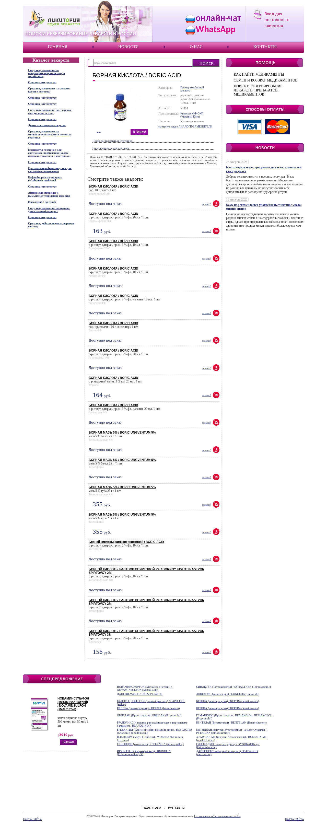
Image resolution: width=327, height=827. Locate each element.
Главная (57, 46)
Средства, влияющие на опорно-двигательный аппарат (49, 209)
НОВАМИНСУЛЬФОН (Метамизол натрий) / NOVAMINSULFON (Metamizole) (73, 704)
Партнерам (152, 808)
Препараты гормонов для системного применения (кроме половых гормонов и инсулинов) (49, 152)
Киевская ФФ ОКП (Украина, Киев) (191, 115)
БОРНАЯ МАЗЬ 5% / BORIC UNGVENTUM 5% (122, 432)
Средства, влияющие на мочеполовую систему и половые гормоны (49, 134)
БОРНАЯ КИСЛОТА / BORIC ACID (113, 186)
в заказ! (139, 132)
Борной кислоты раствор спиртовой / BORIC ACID (126, 542)
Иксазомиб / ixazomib (42, 201)
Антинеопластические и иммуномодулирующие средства (49, 194)
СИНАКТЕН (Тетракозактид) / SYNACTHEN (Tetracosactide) (233, 686)
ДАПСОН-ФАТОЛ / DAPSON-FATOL (139, 693)
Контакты (265, 46)
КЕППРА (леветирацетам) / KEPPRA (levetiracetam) (227, 701)
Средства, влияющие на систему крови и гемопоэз (49, 90)
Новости (128, 46)
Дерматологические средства (47, 125)
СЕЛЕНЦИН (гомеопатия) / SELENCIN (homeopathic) (150, 744)
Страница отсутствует (42, 82)
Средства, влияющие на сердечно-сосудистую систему (50, 111)
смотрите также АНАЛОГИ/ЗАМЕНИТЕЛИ (185, 126)
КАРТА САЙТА (32, 819)
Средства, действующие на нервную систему (51, 225)
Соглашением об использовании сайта (217, 816)
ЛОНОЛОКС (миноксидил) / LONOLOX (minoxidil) (227, 693)
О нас (196, 46)
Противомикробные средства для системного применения (50, 170)
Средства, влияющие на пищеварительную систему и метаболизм (46, 73)
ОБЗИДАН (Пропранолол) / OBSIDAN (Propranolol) (149, 715)
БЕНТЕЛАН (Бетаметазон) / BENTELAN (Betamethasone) (231, 722)
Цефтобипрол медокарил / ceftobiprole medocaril (45, 179)
